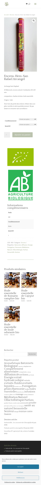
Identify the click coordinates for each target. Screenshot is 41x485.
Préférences (21, 478)
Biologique (11, 366)
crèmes (29, 372)
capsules (20, 366)
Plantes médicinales (14, 403)
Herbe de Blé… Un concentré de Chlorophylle (18, 422)
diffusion (24, 245)
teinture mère (26, 411)
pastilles (6, 403)
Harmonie (18, 247)
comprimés (23, 372)
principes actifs (8, 406)
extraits (27, 380)
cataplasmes (27, 366)
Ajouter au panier (22, 135)
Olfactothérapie (17, 250)
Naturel (9, 250)
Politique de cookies (9, 482)
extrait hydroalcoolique (14, 379)
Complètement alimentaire (13, 370)
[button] (34, 20)
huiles (27, 389)
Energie (30, 245)
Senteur (17, 252)
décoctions (22, 374)
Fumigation (11, 247)
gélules (8, 389)
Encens (12, 14)
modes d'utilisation (29, 394)
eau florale (31, 375)
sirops (16, 411)
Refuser (20, 472)
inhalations (7, 394)
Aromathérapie (12, 363)
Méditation (25, 247)
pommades (25, 403)
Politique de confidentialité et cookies (26, 482)
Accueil (6, 14)
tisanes (7, 414)
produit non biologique (18, 406)
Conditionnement (10, 121)
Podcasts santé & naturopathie (13, 428)
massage (19, 394)
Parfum (25, 250)
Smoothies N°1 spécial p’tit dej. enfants (16, 431)
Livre (13, 394)
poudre (32, 403)
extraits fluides (13, 383)
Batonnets (18, 245)
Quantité (7, 126)
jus (11, 394)
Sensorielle (10, 252)
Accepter (20, 467)
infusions (29, 391)
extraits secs (18, 386)
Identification (20, 392)
